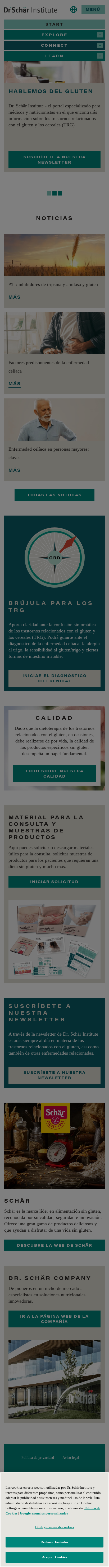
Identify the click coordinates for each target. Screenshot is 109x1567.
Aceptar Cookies (54, 1557)
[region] (54, 1519)
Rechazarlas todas (54, 1542)
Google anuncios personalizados (44, 1513)
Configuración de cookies (54, 1527)
